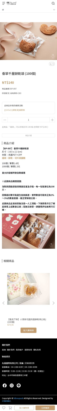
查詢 (4, 349)
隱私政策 (37, 349)
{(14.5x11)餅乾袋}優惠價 (14, 110)
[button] (53, 303)
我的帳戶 (19, 349)
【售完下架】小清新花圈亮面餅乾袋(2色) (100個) (26, 320)
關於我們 (10, 349)
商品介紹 (28, 135)
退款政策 (28, 349)
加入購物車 (24, 407)
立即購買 (45, 407)
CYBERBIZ (6, 401)
